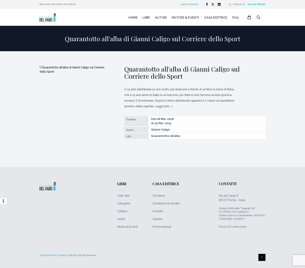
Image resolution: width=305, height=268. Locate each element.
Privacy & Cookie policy (233, 226)
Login (183, 4)
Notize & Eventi (127, 226)
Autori (161, 17)
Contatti (157, 211)
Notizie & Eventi (185, 17)
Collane (122, 211)
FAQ (235, 17)
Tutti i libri (123, 195)
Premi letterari (161, 226)
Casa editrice (215, 17)
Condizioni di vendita (166, 203)
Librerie (157, 219)
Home (133, 17)
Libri (146, 17)
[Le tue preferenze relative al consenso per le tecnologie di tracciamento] (3, 201)
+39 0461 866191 (256, 4)
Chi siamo (158, 195)
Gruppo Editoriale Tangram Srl (237, 208)
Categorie (123, 203)
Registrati (193, 4)
